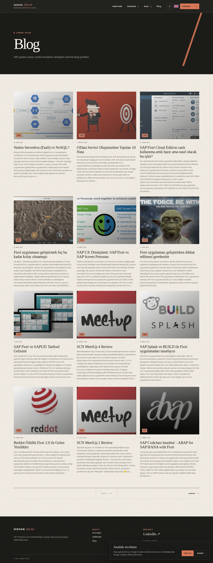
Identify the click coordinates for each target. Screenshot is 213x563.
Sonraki (193, 493)
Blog (159, 6)
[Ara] (169, 6)
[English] (176, 6)
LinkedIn (189, 6)
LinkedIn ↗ (151, 534)
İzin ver (187, 553)
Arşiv (148, 6)
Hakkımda (117, 6)
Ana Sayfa (96, 532)
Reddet (200, 553)
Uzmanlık (133, 6)
